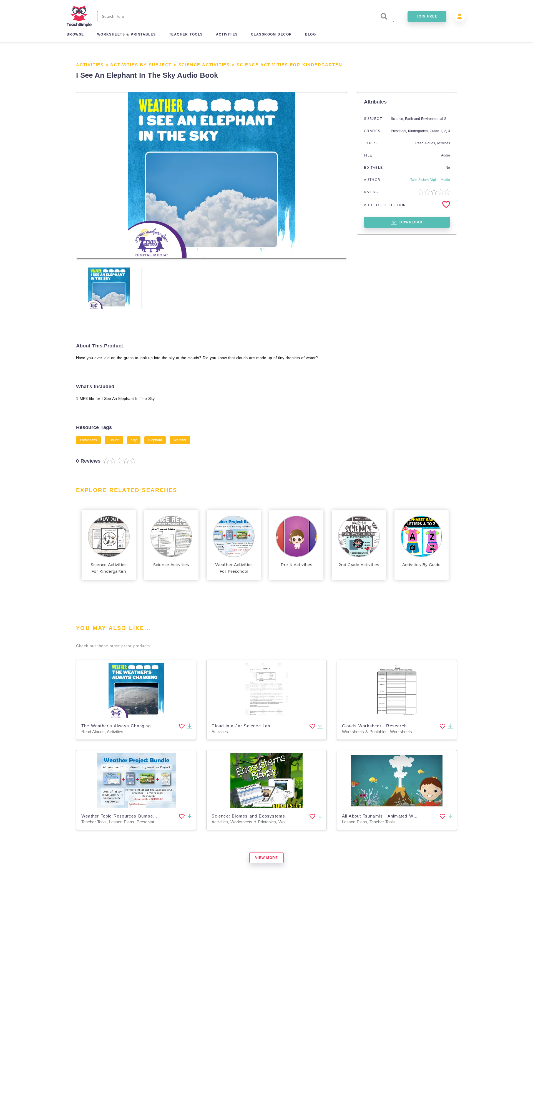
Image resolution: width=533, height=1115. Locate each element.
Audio (445, 155)
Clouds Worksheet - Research (374, 725)
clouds (114, 440)
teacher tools (186, 34)
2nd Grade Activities (358, 564)
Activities (90, 64)
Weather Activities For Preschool (234, 568)
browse (75, 34)
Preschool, (399, 131)
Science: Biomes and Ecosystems (248, 816)
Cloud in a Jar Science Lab (241, 725)
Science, (398, 119)
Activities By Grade (421, 564)
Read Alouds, (426, 143)
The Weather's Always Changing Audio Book (129, 725)
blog (310, 34)
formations (88, 440)
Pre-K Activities (296, 564)
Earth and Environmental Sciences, (432, 119)
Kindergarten (418, 131)
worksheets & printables (126, 34)
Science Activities (204, 64)
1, (442, 131)
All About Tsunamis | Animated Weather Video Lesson (399, 816)
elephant (155, 440)
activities (227, 34)
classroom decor (271, 34)
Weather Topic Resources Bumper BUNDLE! (129, 816)
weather (180, 440)
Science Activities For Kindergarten (289, 64)
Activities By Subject (141, 64)
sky (134, 440)
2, (446, 131)
